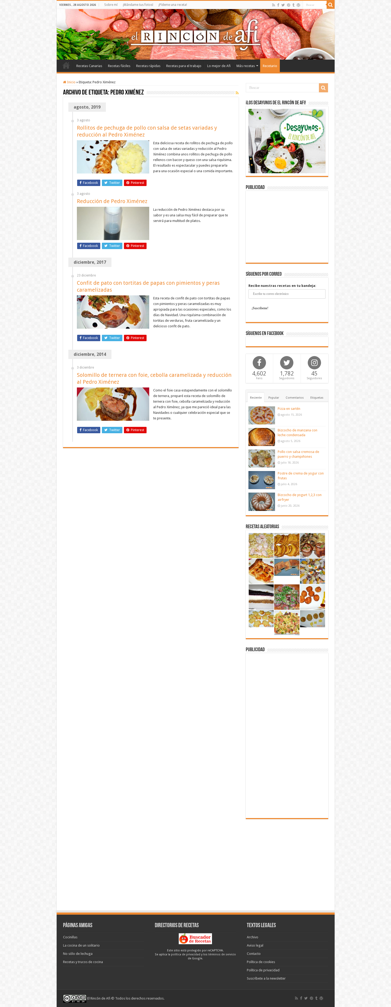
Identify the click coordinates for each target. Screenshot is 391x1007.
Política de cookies (261, 962)
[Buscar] (331, 5)
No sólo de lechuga (78, 954)
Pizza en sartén (289, 409)
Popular (273, 397)
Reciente (256, 397)
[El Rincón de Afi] (196, 34)
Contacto (254, 954)
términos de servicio (222, 954)
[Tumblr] (293, 5)
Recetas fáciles (119, 66)
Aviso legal (255, 945)
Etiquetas (316, 397)
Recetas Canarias (89, 66)
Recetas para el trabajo (183, 66)
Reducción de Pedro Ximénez (112, 201)
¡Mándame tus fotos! (138, 5)
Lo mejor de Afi (219, 66)
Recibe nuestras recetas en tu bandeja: (282, 286)
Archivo (252, 937)
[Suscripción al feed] (237, 93)
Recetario (270, 66)
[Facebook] (278, 5)
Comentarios (295, 397)
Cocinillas (70, 937)
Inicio (66, 65)
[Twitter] (283, 5)
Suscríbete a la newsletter (266, 978)
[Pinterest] (288, 5)
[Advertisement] (287, 226)
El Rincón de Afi (98, 998)
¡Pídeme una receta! (173, 5)
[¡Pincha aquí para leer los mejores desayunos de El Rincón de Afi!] (287, 141)
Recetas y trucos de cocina (83, 962)
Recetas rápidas (148, 66)
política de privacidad (185, 954)
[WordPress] (298, 5)
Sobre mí (111, 5)
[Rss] (274, 5)
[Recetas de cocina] (195, 938)
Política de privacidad (263, 970)
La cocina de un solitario (81, 945)
